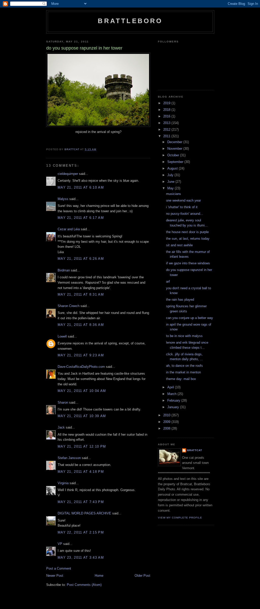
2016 (167, 116)
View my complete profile (180, 517)
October (173, 155)
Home (99, 575)
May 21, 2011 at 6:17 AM (81, 218)
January (173, 407)
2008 (167, 428)
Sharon (63, 402)
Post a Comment (58, 568)
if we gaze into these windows (188, 263)
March (172, 394)
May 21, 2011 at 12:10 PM (82, 446)
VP (60, 544)
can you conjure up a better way (189, 318)
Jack (61, 427)
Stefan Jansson (69, 458)
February (174, 400)
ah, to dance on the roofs (184, 366)
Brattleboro (130, 21)
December (175, 142)
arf (168, 281)
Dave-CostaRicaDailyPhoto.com (81, 367)
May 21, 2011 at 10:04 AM (82, 391)
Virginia (63, 483)
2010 (167, 415)
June (171, 182)
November (175, 148)
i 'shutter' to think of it (182, 207)
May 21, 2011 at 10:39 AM (82, 416)
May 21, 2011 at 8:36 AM (81, 325)
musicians (173, 194)
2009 (167, 422)
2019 (167, 103)
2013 (167, 123)
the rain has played (180, 299)
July (170, 175)
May (171, 188)
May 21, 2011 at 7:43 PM (81, 502)
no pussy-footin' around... (184, 214)
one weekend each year (183, 200)
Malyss (63, 199)
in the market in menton (183, 372)
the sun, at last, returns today (187, 238)
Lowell (62, 336)
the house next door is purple (187, 232)
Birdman (64, 270)
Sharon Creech (68, 306)
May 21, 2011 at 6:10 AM (81, 187)
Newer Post (54, 575)
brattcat (194, 450)
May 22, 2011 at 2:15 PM (81, 532)
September (175, 162)
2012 (167, 129)
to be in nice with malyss (184, 336)
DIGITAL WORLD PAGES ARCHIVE (84, 513)
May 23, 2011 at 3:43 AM (81, 557)
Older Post (142, 575)
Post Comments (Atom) (84, 585)
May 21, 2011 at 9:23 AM (81, 355)
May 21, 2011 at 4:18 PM (81, 472)
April (171, 387)
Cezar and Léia (69, 229)
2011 (167, 136)
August (173, 168)
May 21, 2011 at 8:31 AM (81, 294)
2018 (167, 110)
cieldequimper (68, 174)
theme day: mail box (181, 379)
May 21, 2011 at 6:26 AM (81, 259)
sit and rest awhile (179, 245)
